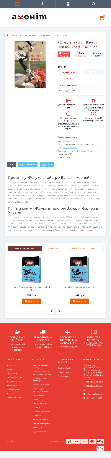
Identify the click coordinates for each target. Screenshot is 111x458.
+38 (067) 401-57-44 (94, 385)
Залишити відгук (98, 54)
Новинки (10, 393)
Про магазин (12, 365)
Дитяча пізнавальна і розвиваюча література (42, 373)
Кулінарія (36, 407)
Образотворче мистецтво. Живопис (41, 390)
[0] (101, 19)
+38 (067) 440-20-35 (94, 381)
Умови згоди (12, 373)
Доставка (11, 369)
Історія (35, 399)
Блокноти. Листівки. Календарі (41, 366)
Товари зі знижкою (14, 398)
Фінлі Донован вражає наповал (79, 287)
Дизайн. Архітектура (41, 385)
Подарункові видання (41, 411)
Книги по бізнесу (39, 403)
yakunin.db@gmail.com (95, 394)
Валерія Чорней (70, 141)
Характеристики (27, 164)
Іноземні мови (38, 395)
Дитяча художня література (39, 379)
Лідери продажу (13, 389)
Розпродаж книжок (40, 419)
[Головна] (8, 35)
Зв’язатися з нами (14, 377)
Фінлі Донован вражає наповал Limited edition (31, 288)
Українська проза (70, 147)
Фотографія (37, 428)
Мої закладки (63, 376)
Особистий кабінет (65, 368)
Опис (11, 164)
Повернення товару (15, 381)
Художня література (41, 432)
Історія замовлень (65, 372)
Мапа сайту (12, 385)
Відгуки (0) (47, 164)
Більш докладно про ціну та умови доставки (74, 230)
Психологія (37, 415)
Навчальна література (42, 423)
